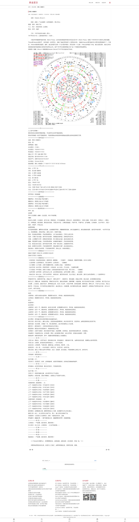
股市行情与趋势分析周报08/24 (36, 500)
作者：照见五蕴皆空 (33, 14)
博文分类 (91, 2)
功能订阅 (97, 2)
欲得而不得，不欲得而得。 (35, 494)
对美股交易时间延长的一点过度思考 (38, 502)
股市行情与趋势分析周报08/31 (36, 485)
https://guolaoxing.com (69, 517)
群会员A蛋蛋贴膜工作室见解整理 (37, 505)
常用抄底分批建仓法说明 (35, 498)
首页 (29, 7)
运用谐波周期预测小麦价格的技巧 (37, 483)
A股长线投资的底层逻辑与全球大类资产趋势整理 (40, 490)
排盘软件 (104, 2)
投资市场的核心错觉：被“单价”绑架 (37, 504)
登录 (95, 460)
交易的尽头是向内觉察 (34, 492)
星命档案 (34, 7)
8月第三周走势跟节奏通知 (35, 496)
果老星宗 (33, 2)
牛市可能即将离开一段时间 (35, 487)
